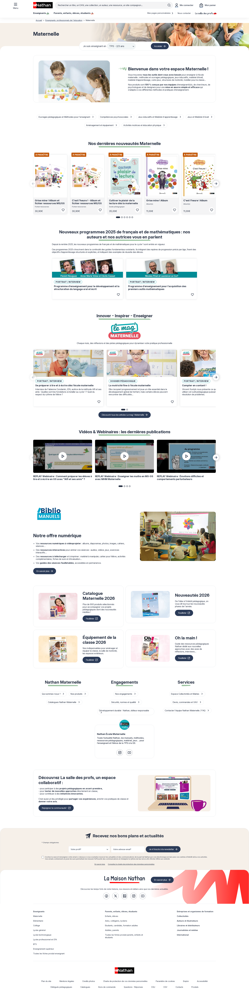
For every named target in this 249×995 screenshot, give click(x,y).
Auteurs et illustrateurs (187, 921)
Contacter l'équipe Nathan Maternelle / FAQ (185, 710)
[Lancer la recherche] (169, 5)
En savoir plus (42, 571)
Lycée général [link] (39, 930)
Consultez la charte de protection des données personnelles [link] (131, 864)
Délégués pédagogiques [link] (61, 987)
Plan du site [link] (46, 981)
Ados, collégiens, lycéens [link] (116, 921)
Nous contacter (184, 13)
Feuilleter (90, 618)
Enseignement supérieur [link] (43, 949)
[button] (118, 217)
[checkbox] (43, 857)
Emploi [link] (186, 981)
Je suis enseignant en (94, 46)
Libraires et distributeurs (188, 925)
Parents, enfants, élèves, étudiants (121, 911)
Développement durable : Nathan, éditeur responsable (124, 710)
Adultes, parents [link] (112, 930)
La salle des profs (204, 13)
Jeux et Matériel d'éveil (198, 117)
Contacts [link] (179, 987)
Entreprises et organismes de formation (195, 911)
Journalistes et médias (187, 930)
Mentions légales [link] (67, 981)
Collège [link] (36, 925)
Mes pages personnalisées (159, 13)
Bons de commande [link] (107, 987)
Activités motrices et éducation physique (142, 125)
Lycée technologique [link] (42, 935)
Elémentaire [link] (38, 921)
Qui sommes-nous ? (51, 694)
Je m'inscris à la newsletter (161, 849)
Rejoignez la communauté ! (54, 808)
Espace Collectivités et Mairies (185, 694)
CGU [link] (153, 987)
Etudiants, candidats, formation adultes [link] (121, 925)
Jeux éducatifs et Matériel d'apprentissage (158, 117)
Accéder (158, 46)
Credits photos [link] (88, 981)
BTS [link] (35, 944)
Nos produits (76, 694)
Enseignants (38, 911)
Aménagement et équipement (100, 125)
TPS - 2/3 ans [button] (116, 46)
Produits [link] (194, 987)
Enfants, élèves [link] (111, 916)
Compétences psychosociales (114, 117)
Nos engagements (124, 694)
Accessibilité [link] (202, 981)
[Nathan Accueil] (43, 5)
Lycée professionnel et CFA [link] (45, 939)
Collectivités (182, 916)
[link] (119, 752)
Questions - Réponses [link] (133, 987)
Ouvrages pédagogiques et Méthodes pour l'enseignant (64, 117)
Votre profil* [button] (76, 849)
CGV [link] (165, 987)
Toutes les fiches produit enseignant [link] (48, 953)
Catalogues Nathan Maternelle (62, 702)
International (183, 935)
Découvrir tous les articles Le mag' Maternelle (123, 415)
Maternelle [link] (37, 916)
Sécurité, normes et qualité (123, 702)
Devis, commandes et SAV (185, 702)
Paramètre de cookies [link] (165, 981)
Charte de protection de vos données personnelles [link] (125, 981)
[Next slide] (216, 184)
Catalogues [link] (85, 987)
